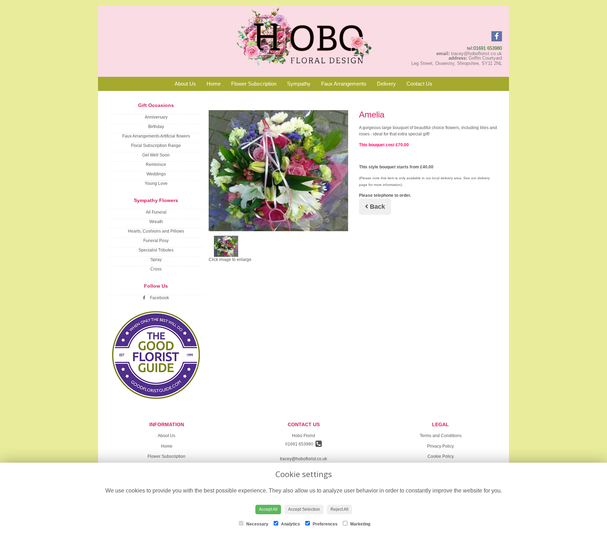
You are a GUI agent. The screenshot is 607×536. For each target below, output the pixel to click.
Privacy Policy (440, 446)
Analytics (290, 524)
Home (214, 84)
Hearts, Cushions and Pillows (156, 231)
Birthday (156, 126)
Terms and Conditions (441, 435)
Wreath (156, 221)
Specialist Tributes (156, 250)
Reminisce (156, 164)
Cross (156, 269)
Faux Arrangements (343, 84)
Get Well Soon (156, 155)
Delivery (386, 84)
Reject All (339, 509)
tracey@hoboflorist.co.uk (303, 458)
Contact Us (419, 84)
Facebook (159, 297)
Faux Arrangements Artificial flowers (156, 136)
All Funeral (156, 212)
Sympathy (299, 84)
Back (376, 206)
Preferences (325, 524)
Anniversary (156, 117)
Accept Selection (304, 509)
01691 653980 (488, 48)
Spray (156, 259)
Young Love (156, 183)
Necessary (256, 524)
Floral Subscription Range (156, 145)
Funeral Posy (156, 240)
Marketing (359, 524)
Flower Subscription (253, 84)
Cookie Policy (440, 456)
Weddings (156, 174)
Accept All (268, 509)
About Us (185, 84)
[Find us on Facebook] (496, 36)
